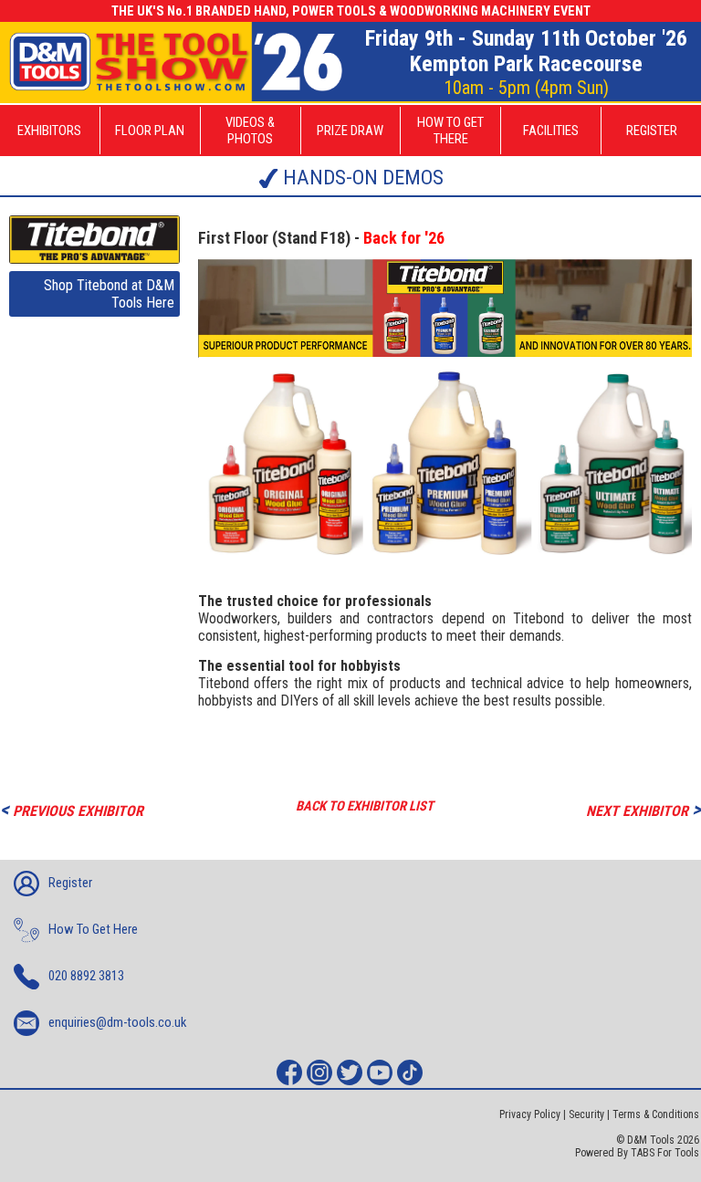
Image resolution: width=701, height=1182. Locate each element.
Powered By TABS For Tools (637, 1152)
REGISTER (651, 130)
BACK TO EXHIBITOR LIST (365, 806)
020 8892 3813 (86, 976)
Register (70, 882)
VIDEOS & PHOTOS (250, 130)
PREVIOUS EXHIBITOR (71, 809)
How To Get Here (93, 929)
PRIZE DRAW (350, 130)
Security (586, 1114)
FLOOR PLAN (149, 130)
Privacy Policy (529, 1114)
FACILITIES (551, 130)
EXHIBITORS (49, 130)
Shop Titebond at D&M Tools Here (109, 294)
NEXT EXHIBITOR (643, 809)
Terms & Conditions (655, 1114)
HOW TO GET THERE (450, 130)
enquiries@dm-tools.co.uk (117, 1022)
